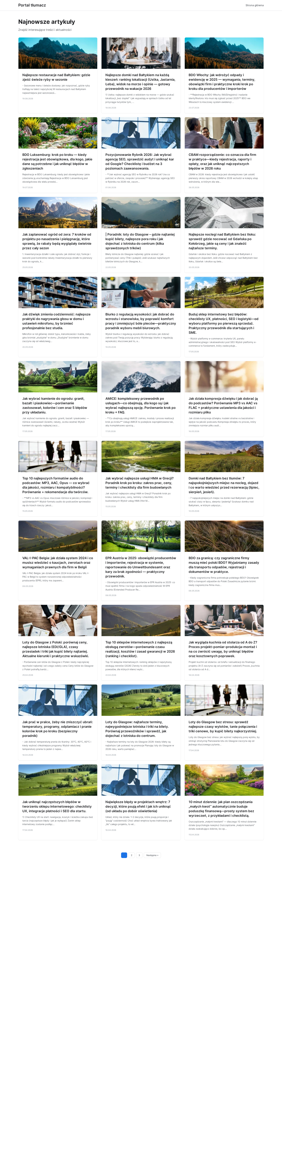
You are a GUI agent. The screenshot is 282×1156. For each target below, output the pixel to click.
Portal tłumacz (32, 5)
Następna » (152, 855)
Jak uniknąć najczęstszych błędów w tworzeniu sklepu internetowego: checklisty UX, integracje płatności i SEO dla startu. (57, 806)
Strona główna (255, 5)
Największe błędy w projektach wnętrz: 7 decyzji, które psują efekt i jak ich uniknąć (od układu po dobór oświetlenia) (138, 806)
